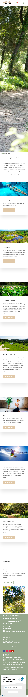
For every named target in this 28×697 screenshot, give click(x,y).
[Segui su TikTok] (10, 651)
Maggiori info (9, 210)
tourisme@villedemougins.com (12, 643)
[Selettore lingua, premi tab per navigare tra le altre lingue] (18, 3)
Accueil (2, 153)
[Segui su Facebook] (4, 651)
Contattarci (14, 646)
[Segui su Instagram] (7, 651)
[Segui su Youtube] (12, 651)
